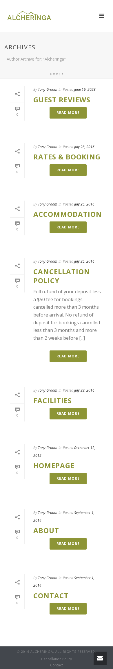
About (46, 530)
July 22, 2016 (84, 390)
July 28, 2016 (84, 146)
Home (55, 74)
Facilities (52, 400)
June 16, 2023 (85, 89)
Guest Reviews (61, 99)
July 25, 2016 (84, 204)
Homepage (53, 465)
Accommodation (67, 214)
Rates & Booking (67, 156)
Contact (51, 595)
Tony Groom (47, 89)
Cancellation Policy (61, 276)
